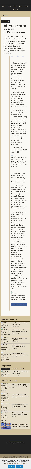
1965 (26, 6)
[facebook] (15, 451)
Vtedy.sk (15, 438)
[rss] (19, 451)
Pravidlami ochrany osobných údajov (15, 463)
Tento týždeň (6, 369)
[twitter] (12, 451)
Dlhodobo (22, 369)
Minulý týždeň (14, 369)
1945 (3, 6)
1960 (20, 6)
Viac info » (19, 466)
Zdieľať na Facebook (19, 304)
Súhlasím (11, 466)
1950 (9, 6)
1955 (14, 6)
